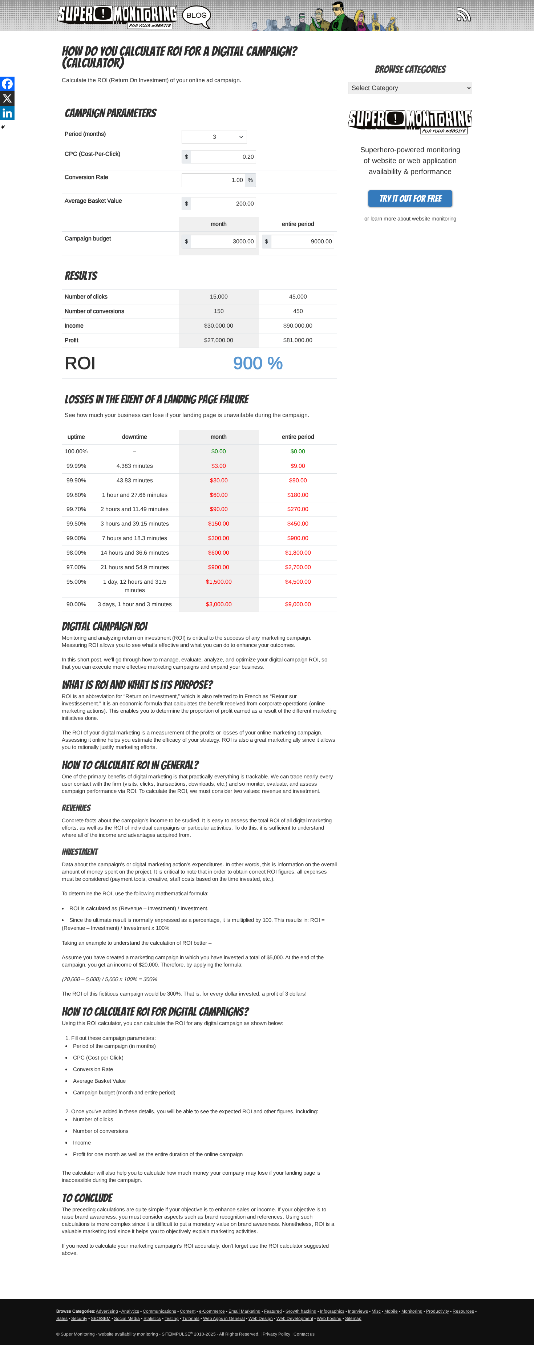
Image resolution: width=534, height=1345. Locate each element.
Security (79, 1318)
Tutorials (190, 1318)
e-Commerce (212, 1311)
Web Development (294, 1318)
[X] (7, 98)
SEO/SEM (100, 1318)
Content (187, 1311)
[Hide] (3, 127)
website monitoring (434, 218)
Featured (273, 1311)
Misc (376, 1311)
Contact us (304, 1334)
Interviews (358, 1311)
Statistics (152, 1318)
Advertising (107, 1311)
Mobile (391, 1311)
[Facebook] (7, 84)
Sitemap (353, 1318)
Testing (172, 1318)
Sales (62, 1318)
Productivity (437, 1311)
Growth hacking (301, 1311)
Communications (159, 1311)
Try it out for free (410, 199)
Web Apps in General (224, 1318)
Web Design (260, 1318)
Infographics (332, 1311)
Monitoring (411, 1311)
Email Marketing (244, 1311)
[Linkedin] (7, 113)
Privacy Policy (276, 1334)
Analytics (130, 1311)
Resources (463, 1311)
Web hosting (329, 1318)
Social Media (127, 1318)
